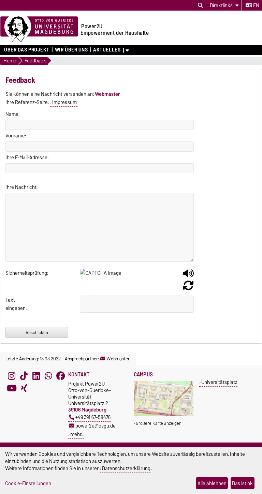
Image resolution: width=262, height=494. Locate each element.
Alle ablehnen (212, 483)
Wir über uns (71, 50)
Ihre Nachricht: (21, 187)
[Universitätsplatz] (164, 414)
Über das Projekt (26, 50)
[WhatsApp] (48, 376)
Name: (12, 114)
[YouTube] (11, 388)
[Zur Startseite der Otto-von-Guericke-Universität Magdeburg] (39, 29)
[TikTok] (24, 376)
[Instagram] (11, 376)
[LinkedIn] (36, 376)
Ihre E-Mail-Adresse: (26, 157)
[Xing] (24, 388)
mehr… (77, 434)
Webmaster (118, 359)
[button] (188, 276)
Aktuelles (106, 50)
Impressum (64, 102)
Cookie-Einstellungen (28, 483)
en (255, 5)
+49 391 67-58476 (93, 417)
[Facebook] (61, 376)
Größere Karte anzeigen (158, 423)
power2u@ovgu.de (95, 425)
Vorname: (15, 136)
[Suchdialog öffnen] (200, 5)
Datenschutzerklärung (126, 468)
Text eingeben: (14, 304)
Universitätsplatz (219, 382)
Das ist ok (242, 483)
